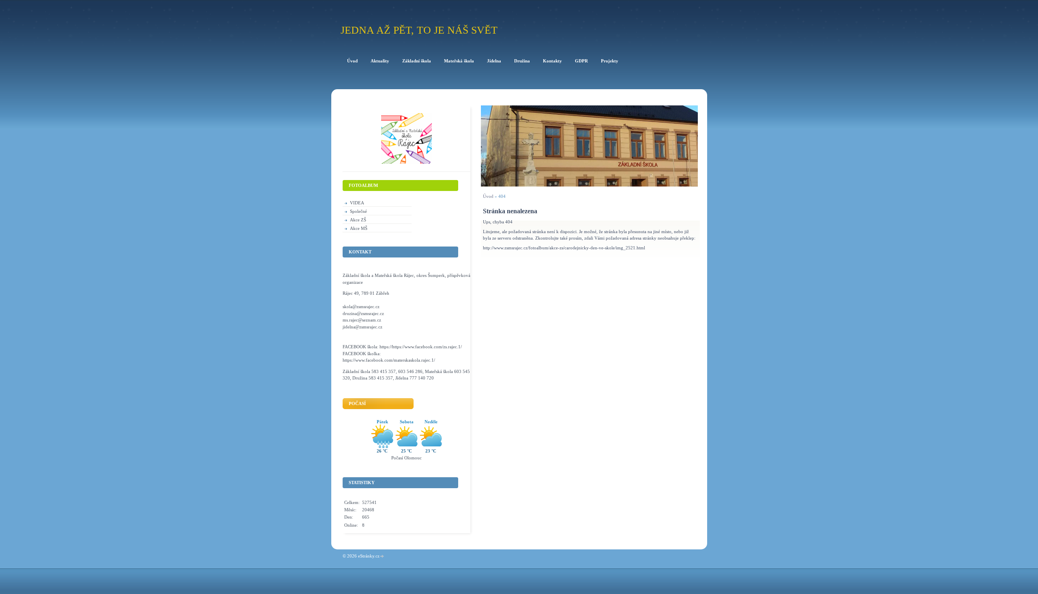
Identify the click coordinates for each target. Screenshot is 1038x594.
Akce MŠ (358, 228)
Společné (358, 211)
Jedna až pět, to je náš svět (419, 30)
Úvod (488, 196)
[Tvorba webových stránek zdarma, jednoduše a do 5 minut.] (382, 556)
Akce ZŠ (358, 219)
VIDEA (357, 202)
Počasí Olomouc (406, 457)
